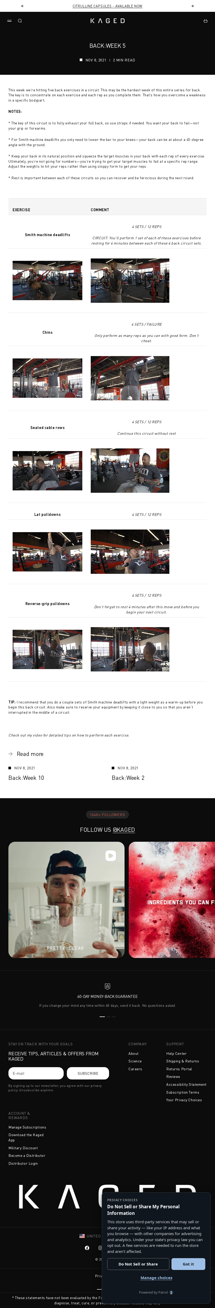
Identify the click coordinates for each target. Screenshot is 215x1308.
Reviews (173, 1076)
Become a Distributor (26, 1155)
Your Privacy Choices (184, 1100)
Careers (135, 1069)
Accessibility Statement (186, 1084)
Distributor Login (23, 1163)
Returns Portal (179, 1069)
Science (135, 1061)
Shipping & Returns (182, 1061)
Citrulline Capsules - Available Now (107, 6)
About (133, 1053)
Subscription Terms (182, 1092)
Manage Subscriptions (27, 1127)
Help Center (176, 1053)
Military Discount (23, 1148)
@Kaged (124, 829)
